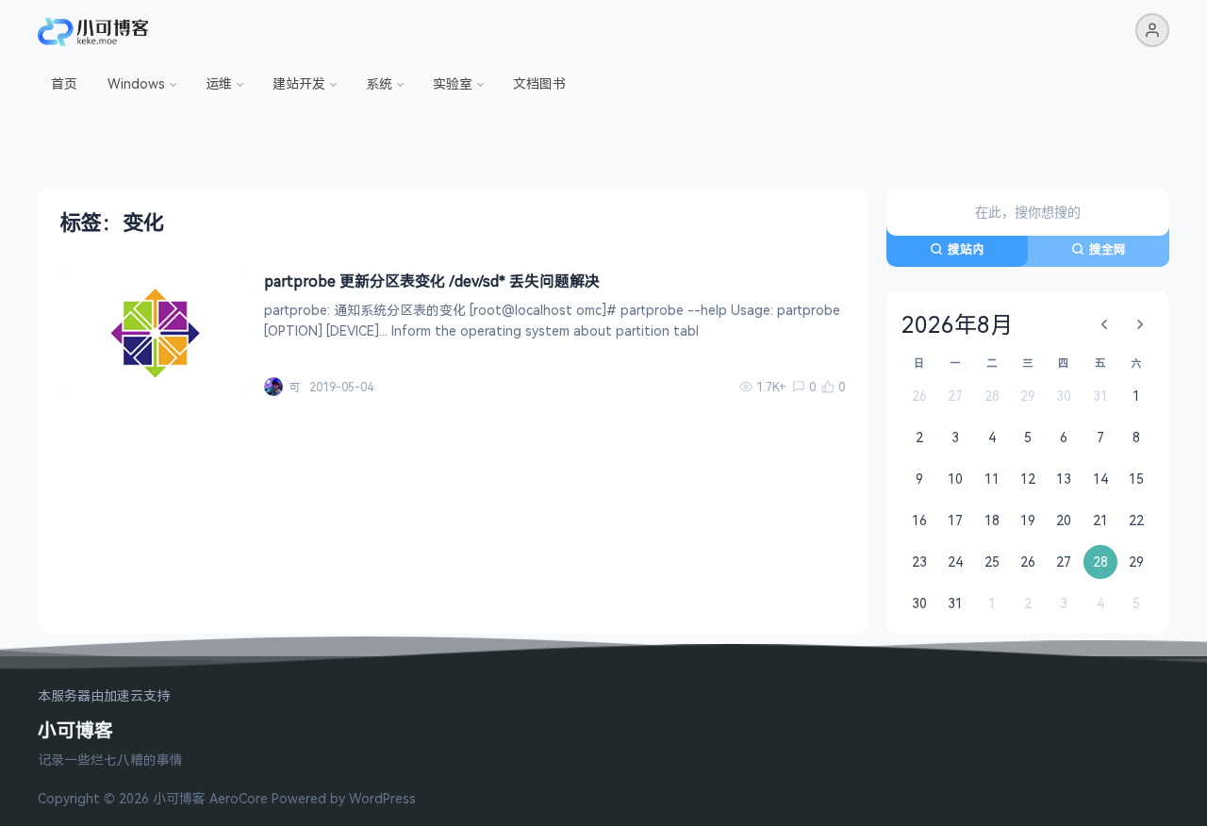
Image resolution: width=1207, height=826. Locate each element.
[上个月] (1104, 324)
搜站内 (966, 248)
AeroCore (238, 798)
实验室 (452, 83)
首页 (64, 83)
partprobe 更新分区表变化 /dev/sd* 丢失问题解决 (432, 281)
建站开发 (299, 83)
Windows (136, 83)
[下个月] (1140, 324)
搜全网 (1107, 248)
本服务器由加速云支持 (104, 696)
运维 (219, 83)
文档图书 (539, 83)
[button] (1152, 30)
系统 (379, 83)
